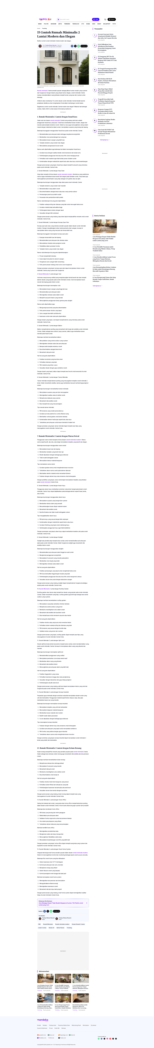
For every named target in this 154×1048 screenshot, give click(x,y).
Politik (46, 24)
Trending (67, 24)
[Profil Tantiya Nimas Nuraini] (40, 46)
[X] (104, 1039)
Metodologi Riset (76, 1025)
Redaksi (45, 1025)
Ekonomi (53, 24)
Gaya (93, 24)
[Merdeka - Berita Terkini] (45, 19)
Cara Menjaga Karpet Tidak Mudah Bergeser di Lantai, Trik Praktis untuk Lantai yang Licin (45, 987)
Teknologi (75, 24)
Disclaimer (93, 1025)
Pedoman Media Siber (64, 1025)
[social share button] (72, 46)
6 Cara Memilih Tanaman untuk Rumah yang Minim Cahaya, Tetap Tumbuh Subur (62, 987)
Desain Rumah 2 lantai (78, 924)
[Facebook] (101, 1039)
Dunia (88, 24)
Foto (114, 24)
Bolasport (106, 24)
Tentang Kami (52, 1025)
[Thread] (116, 1039)
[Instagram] (107, 1039)
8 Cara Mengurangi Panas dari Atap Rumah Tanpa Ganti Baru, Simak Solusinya (63, 1006)
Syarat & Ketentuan (42, 1028)
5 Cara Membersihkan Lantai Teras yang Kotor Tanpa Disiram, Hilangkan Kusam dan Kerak (81, 987)
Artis (60, 24)
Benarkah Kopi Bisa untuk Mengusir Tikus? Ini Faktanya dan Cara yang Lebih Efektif (80, 1006)
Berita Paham (60, 927)
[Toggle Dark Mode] (105, 19)
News (40, 24)
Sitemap (63, 1028)
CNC (39, 924)
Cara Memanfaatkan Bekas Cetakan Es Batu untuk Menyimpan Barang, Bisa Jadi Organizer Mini (45, 1006)
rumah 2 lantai (42, 927)
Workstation (86, 1025)
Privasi (51, 1028)
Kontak (39, 1025)
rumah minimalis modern (64, 174)
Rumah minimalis (42, 90)
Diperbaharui (52, 46)
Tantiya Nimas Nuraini (51, 45)
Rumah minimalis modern (62, 924)
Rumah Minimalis (44, 274)
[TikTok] (113, 1039)
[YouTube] (110, 1039)
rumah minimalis (55, 120)
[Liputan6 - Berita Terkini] (42, 1020)
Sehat (99, 24)
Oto (82, 24)
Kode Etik (57, 1028)
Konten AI (51, 927)
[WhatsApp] (98, 1039)
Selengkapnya (104, 140)
